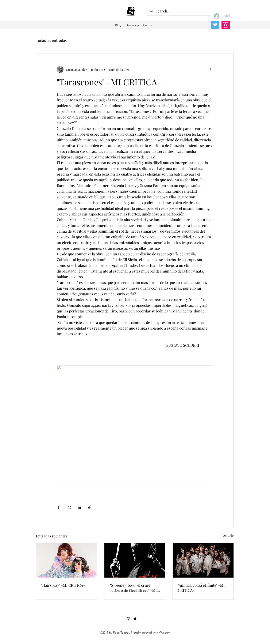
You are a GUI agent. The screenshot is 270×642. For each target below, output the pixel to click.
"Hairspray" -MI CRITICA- (63, 585)
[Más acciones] (210, 69)
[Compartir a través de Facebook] (59, 507)
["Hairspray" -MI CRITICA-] (66, 560)
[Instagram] (225, 25)
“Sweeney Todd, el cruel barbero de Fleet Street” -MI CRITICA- (133, 588)
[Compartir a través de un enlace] (90, 507)
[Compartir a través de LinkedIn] (79, 507)
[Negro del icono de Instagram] (129, 619)
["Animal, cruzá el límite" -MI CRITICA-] (203, 560)
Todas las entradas (51, 40)
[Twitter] (215, 25)
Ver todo (228, 535)
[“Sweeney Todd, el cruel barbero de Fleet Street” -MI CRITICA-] (134, 560)
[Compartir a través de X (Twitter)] (69, 507)
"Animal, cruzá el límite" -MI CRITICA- (201, 588)
